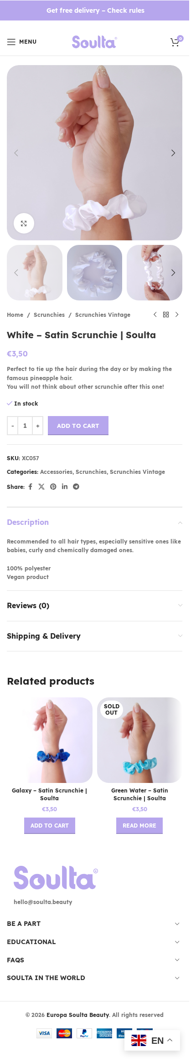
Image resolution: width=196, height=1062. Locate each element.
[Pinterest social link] (53, 487)
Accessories (56, 471)
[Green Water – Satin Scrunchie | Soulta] (140, 740)
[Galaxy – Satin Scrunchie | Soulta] (50, 740)
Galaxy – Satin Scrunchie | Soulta (49, 794)
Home (15, 314)
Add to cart (78, 425)
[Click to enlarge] (24, 223)
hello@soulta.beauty (43, 902)
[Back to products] (165, 315)
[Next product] (176, 315)
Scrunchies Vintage (102, 314)
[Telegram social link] (76, 487)
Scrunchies (49, 314)
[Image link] (56, 877)
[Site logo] (94, 41)
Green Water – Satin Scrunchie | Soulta (139, 794)
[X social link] (41, 487)
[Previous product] (155, 315)
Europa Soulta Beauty (77, 1014)
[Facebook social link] (30, 487)
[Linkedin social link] (64, 487)
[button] (16, 153)
